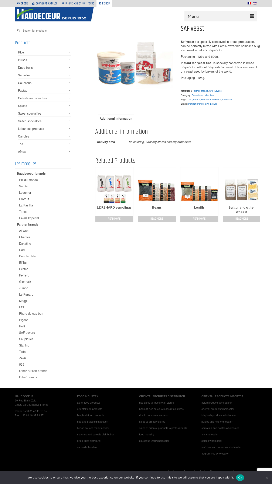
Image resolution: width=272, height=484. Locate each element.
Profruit (24, 199)
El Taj (23, 262)
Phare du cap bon (31, 313)
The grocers (193, 99)
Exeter (23, 269)
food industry (146, 434)
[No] (267, 478)
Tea (20, 144)
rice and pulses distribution (92, 421)
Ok (240, 477)
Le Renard (26, 294)
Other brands (28, 377)
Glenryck (25, 281)
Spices (22, 106)
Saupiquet (26, 339)
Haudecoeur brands (31, 173)
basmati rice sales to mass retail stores (161, 409)
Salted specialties (29, 121)
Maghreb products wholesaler (218, 415)
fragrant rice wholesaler (215, 453)
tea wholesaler (209, 434)
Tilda (22, 351)
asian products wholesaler (216, 402)
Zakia (23, 358)
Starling (24, 345)
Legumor (25, 192)
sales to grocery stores (152, 421)
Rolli (22, 326)
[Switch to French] (248, 3)
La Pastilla (26, 205)
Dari (22, 250)
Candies (23, 136)
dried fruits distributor (89, 440)
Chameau (25, 237)
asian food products (88, 402)
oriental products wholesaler (217, 409)
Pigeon (23, 320)
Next (256, 194)
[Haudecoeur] (55, 14)
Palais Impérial (29, 218)
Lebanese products (31, 128)
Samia (23, 186)
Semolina (24, 75)
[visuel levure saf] (135, 64)
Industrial (227, 99)
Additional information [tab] (116, 118)
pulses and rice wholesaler (216, 421)
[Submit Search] (18, 30)
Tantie (23, 211)
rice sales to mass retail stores (156, 402)
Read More (114, 218)
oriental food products (89, 409)
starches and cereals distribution (96, 434)
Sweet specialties (29, 113)
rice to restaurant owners (153, 415)
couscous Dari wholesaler (154, 440)
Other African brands (33, 371)
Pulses (22, 60)
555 (21, 364)
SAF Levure (215, 90)
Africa (22, 151)
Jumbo (23, 288)
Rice (21, 52)
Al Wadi (24, 231)
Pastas (22, 90)
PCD (22, 307)
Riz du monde (28, 180)
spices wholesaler (211, 440)
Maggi (23, 301)
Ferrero (24, 275)
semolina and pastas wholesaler (220, 428)
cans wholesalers (87, 447)
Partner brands (200, 90)
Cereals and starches (203, 95)
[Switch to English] (254, 3)
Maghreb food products (90, 415)
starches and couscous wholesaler (221, 447)
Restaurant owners (211, 99)
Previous (99, 194)
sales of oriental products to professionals (163, 428)
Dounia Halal (27, 256)
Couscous (24, 83)
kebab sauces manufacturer (93, 428)
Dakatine (25, 243)
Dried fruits (25, 67)
